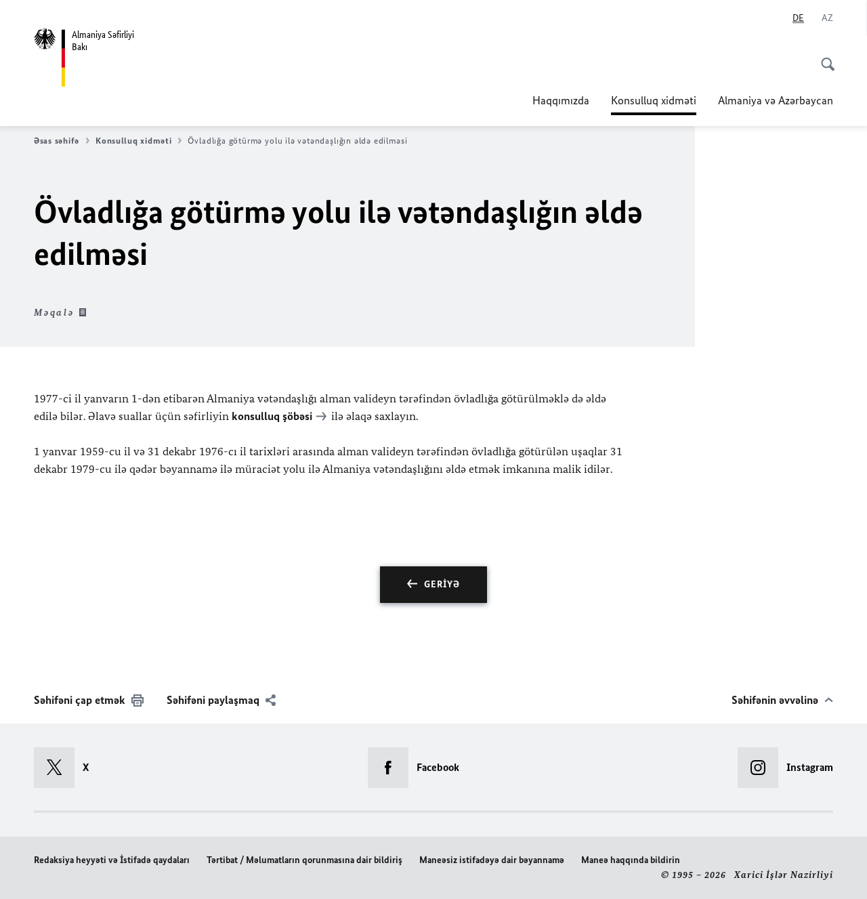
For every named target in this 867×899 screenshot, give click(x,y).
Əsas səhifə (56, 140)
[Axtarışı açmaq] (824, 57)
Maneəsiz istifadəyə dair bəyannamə (491, 860)
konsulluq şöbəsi (272, 416)
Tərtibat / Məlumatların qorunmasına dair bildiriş (304, 860)
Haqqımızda (560, 100)
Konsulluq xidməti (653, 104)
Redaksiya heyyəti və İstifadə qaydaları (112, 860)
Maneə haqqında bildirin (630, 860)
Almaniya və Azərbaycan (775, 100)
